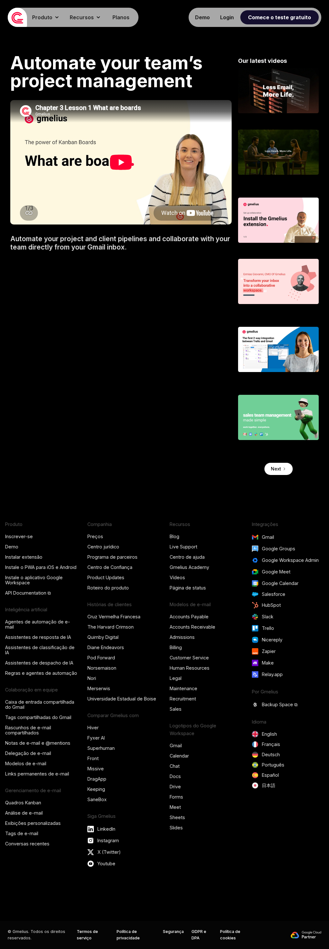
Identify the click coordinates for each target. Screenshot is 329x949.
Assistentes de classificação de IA (40, 650)
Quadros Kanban (23, 802)
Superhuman (101, 748)
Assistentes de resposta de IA (38, 637)
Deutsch (271, 754)
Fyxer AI (96, 738)
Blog (174, 536)
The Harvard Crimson (110, 627)
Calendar (179, 755)
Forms (176, 797)
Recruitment (183, 698)
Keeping (96, 789)
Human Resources (189, 668)
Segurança (173, 931)
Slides (176, 827)
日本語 (268, 785)
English (269, 734)
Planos (120, 17)
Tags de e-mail (21, 833)
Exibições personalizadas (33, 823)
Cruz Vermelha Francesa (113, 616)
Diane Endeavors (105, 647)
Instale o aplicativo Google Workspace (34, 580)
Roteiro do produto (108, 587)
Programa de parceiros (112, 557)
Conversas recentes (27, 843)
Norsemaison (101, 668)
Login (227, 17)
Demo (11, 546)
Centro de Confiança (109, 567)
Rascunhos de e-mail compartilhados (28, 730)
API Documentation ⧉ (28, 593)
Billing (176, 647)
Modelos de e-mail (25, 763)
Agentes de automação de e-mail (37, 624)
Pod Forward (101, 657)
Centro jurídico (103, 546)
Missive (95, 768)
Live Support (183, 546)
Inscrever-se (19, 536)
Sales (176, 709)
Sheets (177, 817)
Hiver (93, 727)
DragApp (96, 779)
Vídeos (177, 577)
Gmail (176, 745)
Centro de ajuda (187, 557)
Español (270, 775)
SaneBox (97, 799)
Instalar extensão (23, 557)
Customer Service (189, 657)
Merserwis (98, 688)
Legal (176, 678)
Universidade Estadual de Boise (121, 698)
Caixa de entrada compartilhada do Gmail (39, 704)
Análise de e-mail (24, 813)
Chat (175, 766)
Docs (175, 776)
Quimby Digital (103, 637)
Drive (175, 786)
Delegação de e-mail (28, 753)
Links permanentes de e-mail (37, 773)
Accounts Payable (189, 616)
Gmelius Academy (189, 567)
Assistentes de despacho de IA (39, 662)
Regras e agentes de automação (41, 673)
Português (273, 764)
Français (271, 744)
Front (93, 758)
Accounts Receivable (192, 627)
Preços (95, 536)
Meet (175, 807)
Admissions (182, 637)
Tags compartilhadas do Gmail (38, 717)
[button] (46, 17)
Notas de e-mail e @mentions (37, 743)
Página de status (188, 587)
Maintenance (183, 688)
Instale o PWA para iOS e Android (40, 567)
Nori (91, 678)
